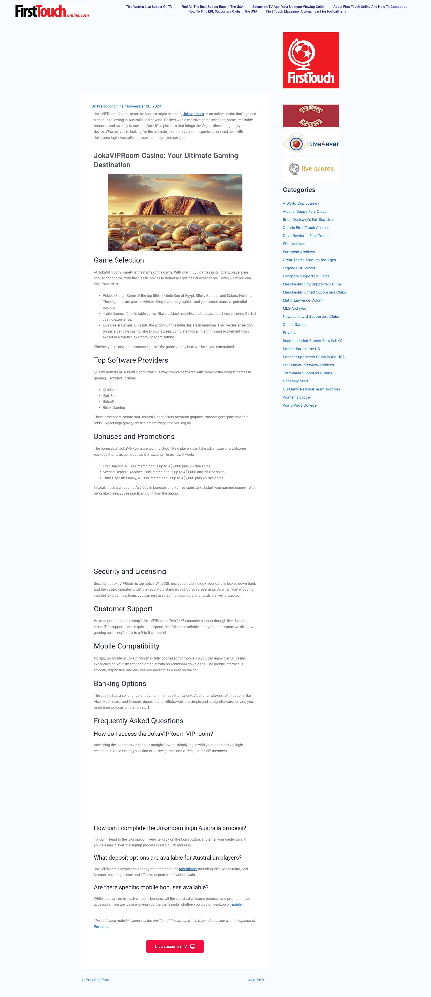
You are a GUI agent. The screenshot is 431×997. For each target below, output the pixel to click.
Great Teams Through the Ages (309, 260)
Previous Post (95, 980)
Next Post (258, 980)
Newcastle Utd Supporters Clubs (311, 316)
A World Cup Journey (301, 203)
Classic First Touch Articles (306, 227)
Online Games (294, 324)
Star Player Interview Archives (308, 365)
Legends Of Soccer (299, 268)
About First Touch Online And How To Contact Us (370, 7)
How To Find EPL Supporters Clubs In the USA (222, 11)
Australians (188, 869)
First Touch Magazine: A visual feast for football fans (306, 11)
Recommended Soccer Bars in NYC (313, 340)
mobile (236, 904)
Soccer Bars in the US (301, 348)
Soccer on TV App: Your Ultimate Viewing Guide (288, 7)
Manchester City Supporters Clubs (312, 284)
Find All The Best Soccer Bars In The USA (212, 7)
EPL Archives (294, 243)
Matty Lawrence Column (303, 300)
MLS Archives (294, 308)
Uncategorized (295, 381)
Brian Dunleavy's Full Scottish (308, 219)
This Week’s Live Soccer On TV (149, 7)
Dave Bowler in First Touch (305, 235)
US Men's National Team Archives (311, 389)
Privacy (289, 332)
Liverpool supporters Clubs (306, 276)
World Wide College (300, 405)
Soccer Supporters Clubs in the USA (314, 357)
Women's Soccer (297, 397)
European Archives (299, 252)
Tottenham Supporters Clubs (307, 373)
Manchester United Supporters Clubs (314, 292)
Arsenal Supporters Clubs (304, 211)
